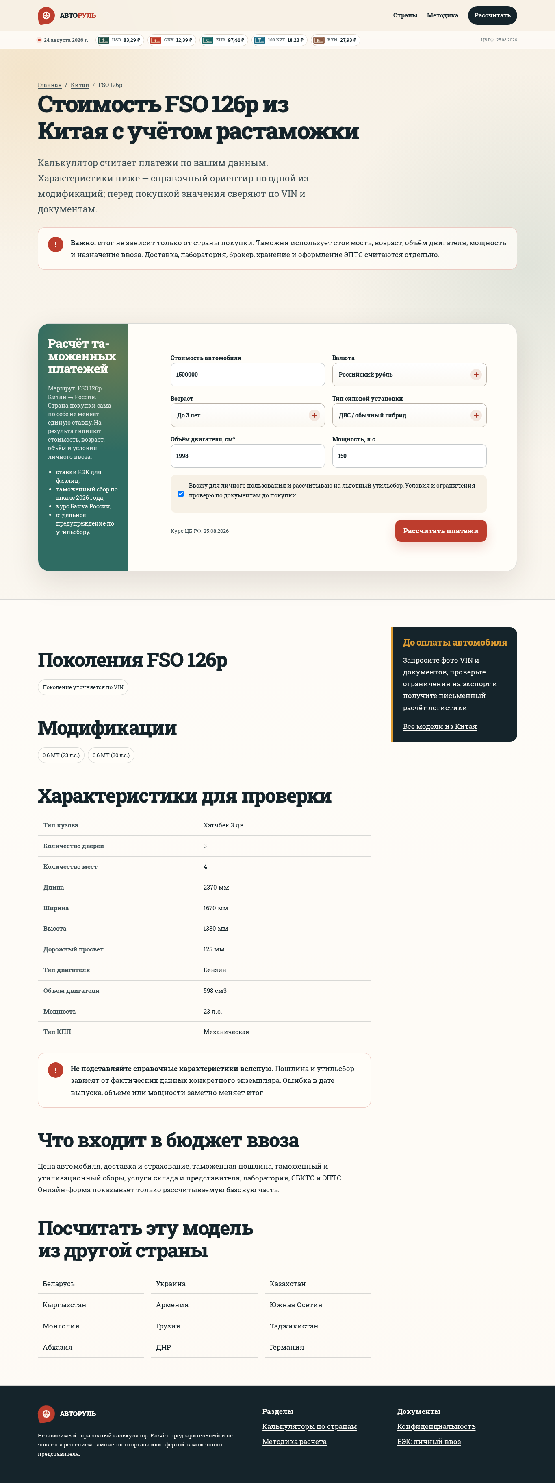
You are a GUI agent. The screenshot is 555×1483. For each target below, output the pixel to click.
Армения (172, 1304)
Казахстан (288, 1283)
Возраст (186, 407)
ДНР (163, 1347)
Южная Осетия (296, 1304)
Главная (50, 85)
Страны (405, 15)
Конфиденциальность (436, 1426)
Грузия (168, 1325)
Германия (287, 1347)
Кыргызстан (65, 1304)
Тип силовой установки (369, 407)
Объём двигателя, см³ (203, 439)
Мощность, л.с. (354, 439)
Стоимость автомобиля (206, 358)
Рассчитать (493, 15)
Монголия (61, 1325)
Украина (171, 1283)
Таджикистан (294, 1325)
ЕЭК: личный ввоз (429, 1441)
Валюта (362, 366)
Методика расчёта (294, 1441)
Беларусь (59, 1283)
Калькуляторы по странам (309, 1426)
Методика (442, 15)
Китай (80, 85)
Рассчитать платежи (441, 530)
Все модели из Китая (440, 726)
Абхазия (58, 1347)
